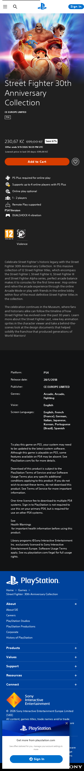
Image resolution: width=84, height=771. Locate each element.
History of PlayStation (19, 637)
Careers (11, 615)
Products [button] (13, 648)
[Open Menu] (5, 6)
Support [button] (12, 666)
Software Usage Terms (70, 751)
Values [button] (11, 657)
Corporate (12, 632)
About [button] (11, 604)
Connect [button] (12, 684)
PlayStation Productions (20, 626)
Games (22, 590)
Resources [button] (14, 675)
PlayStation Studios (18, 621)
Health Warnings (21, 524)
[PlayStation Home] (42, 7)
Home (10, 590)
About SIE (12, 610)
